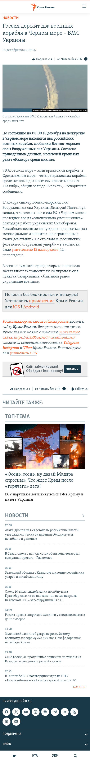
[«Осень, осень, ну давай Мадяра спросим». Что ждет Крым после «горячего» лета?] (45, 446)
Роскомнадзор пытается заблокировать (36, 322)
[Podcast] (6, 721)
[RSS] (74, 712)
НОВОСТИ (16, 516)
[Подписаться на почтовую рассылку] (16, 721)
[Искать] (75, 756)
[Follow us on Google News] (45, 712)
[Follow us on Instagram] (36, 712)
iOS (16, 307)
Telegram (70, 343)
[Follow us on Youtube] (26, 712)
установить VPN (23, 353)
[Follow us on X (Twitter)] (16, 712)
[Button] (42, 59)
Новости (11, 18)
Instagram (11, 348)
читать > (72, 369)
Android (31, 307)
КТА (35, 755)
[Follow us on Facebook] (6, 712)
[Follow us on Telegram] (55, 712)
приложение (41, 301)
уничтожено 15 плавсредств (35, 250)
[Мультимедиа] (14, 756)
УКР (55, 755)
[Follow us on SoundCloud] (65, 712)
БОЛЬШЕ (79, 687)
